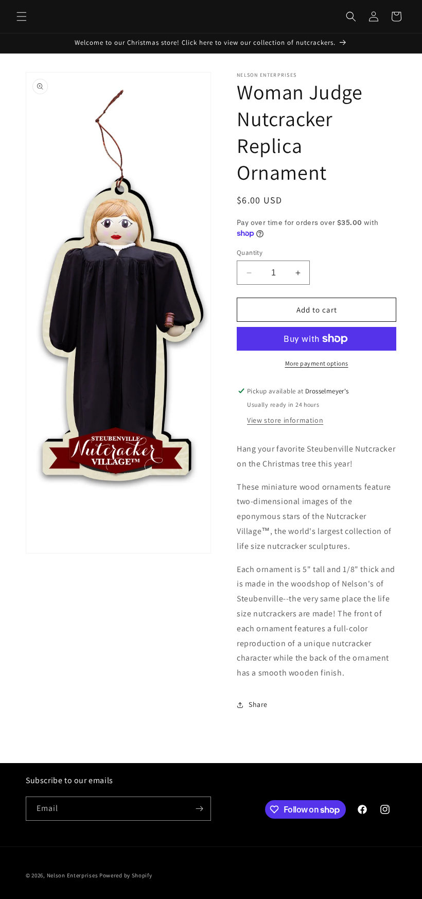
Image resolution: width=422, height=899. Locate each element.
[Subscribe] (199, 809)
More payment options (316, 363)
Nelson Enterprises (72, 875)
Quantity (249, 252)
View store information (285, 420)
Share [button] (258, 704)
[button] (21, 16)
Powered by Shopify (125, 875)
